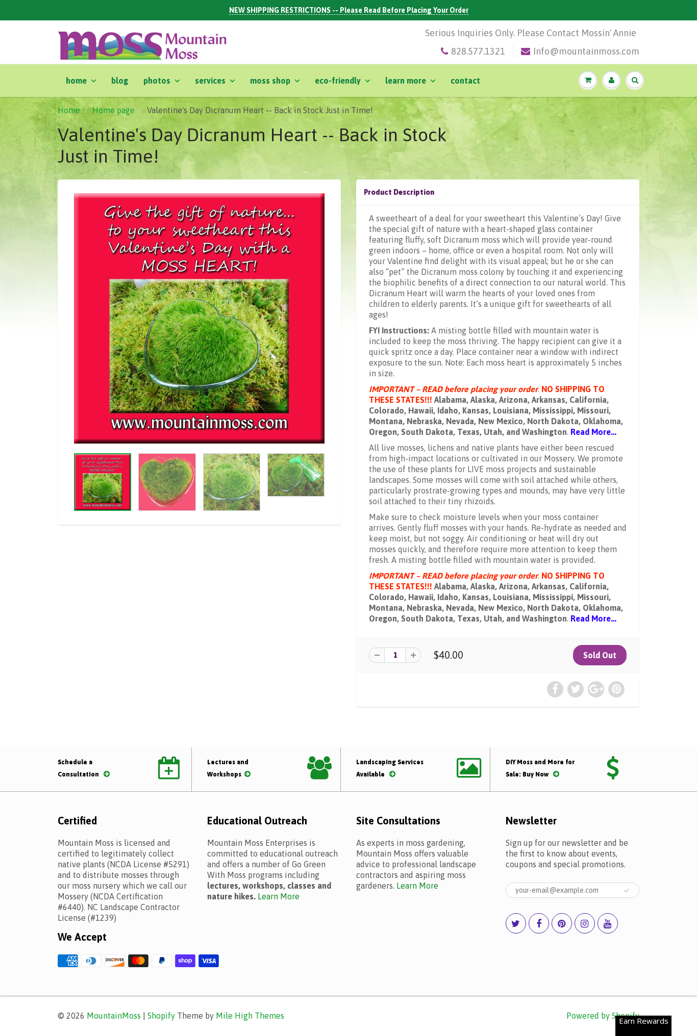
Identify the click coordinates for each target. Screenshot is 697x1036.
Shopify (161, 1015)
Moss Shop (270, 80)
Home (76, 80)
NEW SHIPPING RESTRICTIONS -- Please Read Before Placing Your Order (348, 10)
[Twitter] (516, 923)
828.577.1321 (478, 51)
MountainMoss (114, 1015)
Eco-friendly (338, 80)
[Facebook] (539, 923)
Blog (119, 80)
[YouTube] (608, 923)
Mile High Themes (250, 1015)
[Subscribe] (626, 891)
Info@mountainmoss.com (586, 51)
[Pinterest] (562, 923)
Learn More (405, 80)
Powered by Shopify (602, 1015)
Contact (465, 80)
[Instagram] (585, 923)
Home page (113, 110)
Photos (156, 80)
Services (210, 80)
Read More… (593, 431)
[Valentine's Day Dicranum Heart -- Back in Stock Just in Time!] (199, 318)
